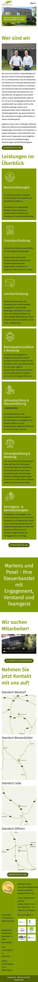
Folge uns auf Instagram (27, 910)
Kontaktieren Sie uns (12, 148)
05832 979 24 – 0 (30, 904)
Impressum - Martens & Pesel (18, 977)
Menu (33, 3)
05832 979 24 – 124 (28, 907)
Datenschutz (19, 980)
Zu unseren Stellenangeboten (19, 661)
